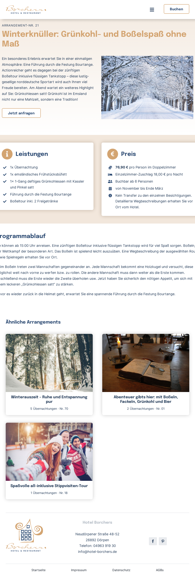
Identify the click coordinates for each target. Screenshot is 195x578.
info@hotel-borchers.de (97, 552)
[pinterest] (163, 541)
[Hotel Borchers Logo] (26, 7)
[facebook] (153, 541)
